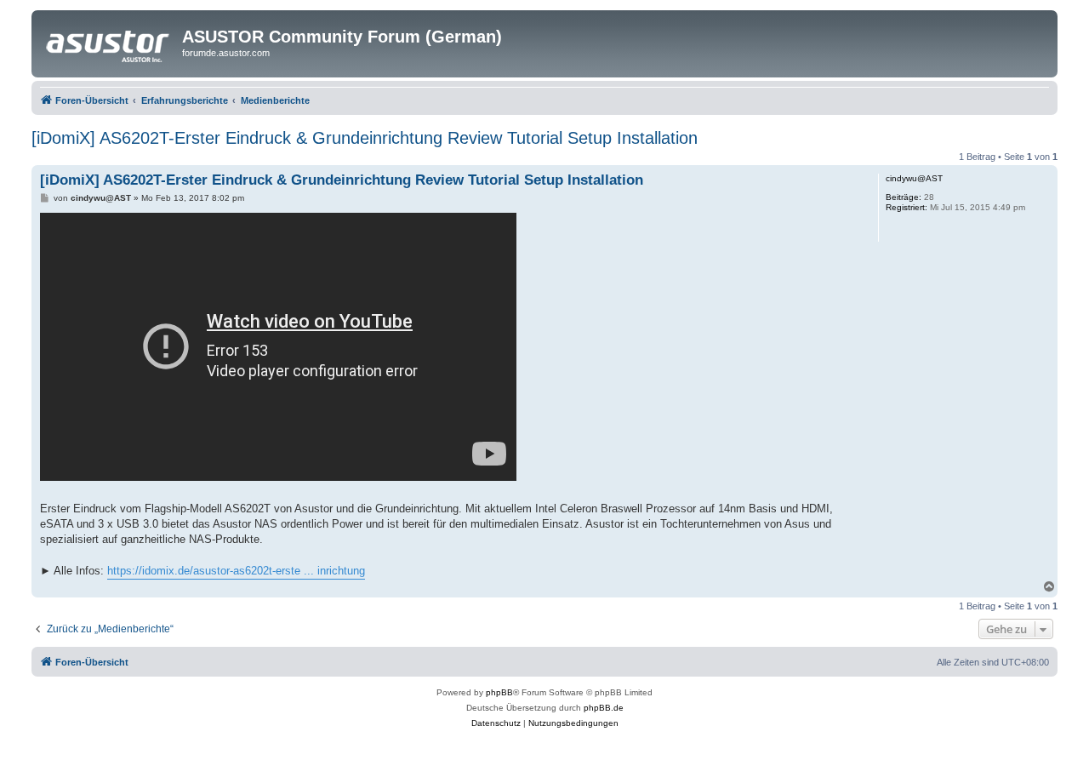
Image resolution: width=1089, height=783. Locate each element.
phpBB (499, 692)
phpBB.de (604, 707)
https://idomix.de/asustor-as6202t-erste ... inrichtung (236, 570)
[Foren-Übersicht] (109, 41)
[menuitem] (496, 723)
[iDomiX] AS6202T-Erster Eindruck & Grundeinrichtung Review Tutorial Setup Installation (364, 138)
